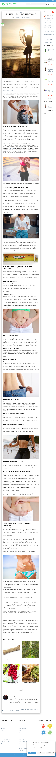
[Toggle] (17, 730)
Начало (2, 723)
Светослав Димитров (26, 17)
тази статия (11, 148)
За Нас (39, 7)
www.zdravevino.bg (7, 754)
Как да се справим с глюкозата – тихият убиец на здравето (48, 24)
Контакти (42, 0)
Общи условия (46, 755)
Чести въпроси (4, 732)
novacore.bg (20, 754)
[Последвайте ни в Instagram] (53, 0)
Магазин (3, 728)
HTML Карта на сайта (5, 741)
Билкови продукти (4, 7)
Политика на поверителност (39, 755)
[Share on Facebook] (20, 690)
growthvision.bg (26, 754)
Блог (35, 7)
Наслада (45, 121)
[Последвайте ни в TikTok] (54, 0)
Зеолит (20, 7)
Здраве (21, 12)
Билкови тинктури (23, 728)
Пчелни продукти (13, 7)
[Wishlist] (48, 4)
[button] (53, 742)
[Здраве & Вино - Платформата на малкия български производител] (3, 4)
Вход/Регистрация (47, 0)
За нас (2, 730)
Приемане (32, 752)
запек (18, 286)
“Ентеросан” (21, 529)
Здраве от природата (24, 732)
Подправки (21, 739)
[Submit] (45, 4)
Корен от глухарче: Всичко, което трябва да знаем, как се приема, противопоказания (49, 40)
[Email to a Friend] (22, 690)
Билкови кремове (23, 726)
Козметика (21, 737)
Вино (31, 7)
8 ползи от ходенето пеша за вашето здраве (49, 28)
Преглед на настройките (50, 752)
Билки (20, 723)
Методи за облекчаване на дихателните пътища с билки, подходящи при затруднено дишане (49, 33)
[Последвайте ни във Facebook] (52, 0)
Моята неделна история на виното (11, 710)
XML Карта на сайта (5, 743)
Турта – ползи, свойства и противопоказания (49, 19)
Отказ (41, 752)
